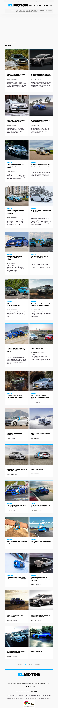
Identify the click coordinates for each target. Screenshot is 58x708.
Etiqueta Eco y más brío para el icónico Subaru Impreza (16, 120)
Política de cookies (35, 683)
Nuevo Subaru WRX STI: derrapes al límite (41, 542)
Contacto (47, 683)
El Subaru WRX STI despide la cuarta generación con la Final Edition (16, 350)
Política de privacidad (17, 683)
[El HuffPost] (46, 5)
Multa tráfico (48, 0)
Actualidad (33, 72)
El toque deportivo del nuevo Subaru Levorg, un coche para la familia (16, 166)
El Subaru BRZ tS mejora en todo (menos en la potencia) (40, 506)
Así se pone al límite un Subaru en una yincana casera (17, 542)
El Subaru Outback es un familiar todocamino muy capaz (16, 74)
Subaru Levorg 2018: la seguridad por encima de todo (17, 470)
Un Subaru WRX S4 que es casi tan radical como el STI (16, 651)
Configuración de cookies (26, 683)
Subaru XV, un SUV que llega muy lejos (41, 433)
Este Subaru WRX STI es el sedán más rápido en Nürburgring (16, 506)
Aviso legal (10, 683)
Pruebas (9, 72)
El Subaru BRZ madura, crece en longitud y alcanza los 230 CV (40, 120)
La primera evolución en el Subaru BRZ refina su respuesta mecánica (40, 579)
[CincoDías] (39, 5)
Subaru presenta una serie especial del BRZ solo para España (14, 258)
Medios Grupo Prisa (29, 706)
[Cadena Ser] (51, 5)
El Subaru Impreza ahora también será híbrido (41, 211)
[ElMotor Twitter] (28, 687)
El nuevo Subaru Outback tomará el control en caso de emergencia (41, 74)
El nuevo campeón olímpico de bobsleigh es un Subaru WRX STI (16, 578)
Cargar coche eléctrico (39, 0)
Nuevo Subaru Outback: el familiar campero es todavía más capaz (41, 304)
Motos (26, 0)
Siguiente (37, 664)
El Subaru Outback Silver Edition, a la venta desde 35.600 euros (41, 165)
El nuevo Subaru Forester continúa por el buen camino (15, 396)
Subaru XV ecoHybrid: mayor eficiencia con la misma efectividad (15, 212)
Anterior (20, 664)
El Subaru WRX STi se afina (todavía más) (15, 615)
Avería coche (31, 0)
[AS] (35, 5)
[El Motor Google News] (34, 687)
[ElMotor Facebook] (26, 687)
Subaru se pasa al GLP (37, 348)
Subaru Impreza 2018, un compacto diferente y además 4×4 (40, 397)
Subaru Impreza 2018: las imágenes (14, 433)
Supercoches (10, 346)
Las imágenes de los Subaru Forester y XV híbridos (39, 257)
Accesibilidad (42, 683)
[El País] (31, 5)
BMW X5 (11, 0)
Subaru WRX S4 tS (36, 651)
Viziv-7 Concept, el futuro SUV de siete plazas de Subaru (40, 615)
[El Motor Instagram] (30, 687)
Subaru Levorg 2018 (37, 469)
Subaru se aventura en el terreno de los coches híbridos (16, 304)
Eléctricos (33, 254)
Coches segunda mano (18, 0)
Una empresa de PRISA (29, 703)
